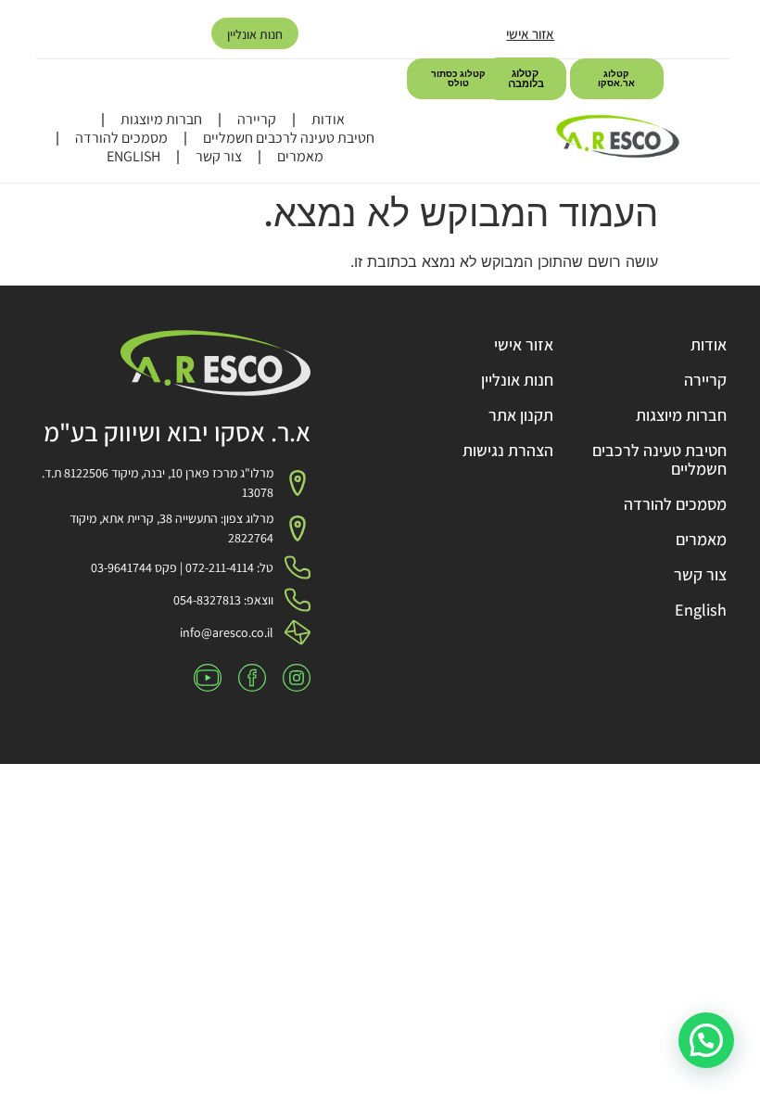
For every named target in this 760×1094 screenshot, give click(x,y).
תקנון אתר (520, 415)
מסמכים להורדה (121, 138)
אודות (328, 119)
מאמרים (300, 156)
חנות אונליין (255, 34)
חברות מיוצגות (161, 119)
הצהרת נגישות (507, 450)
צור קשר (219, 156)
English (133, 156)
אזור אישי (530, 34)
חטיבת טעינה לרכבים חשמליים (288, 138)
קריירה (256, 119)
